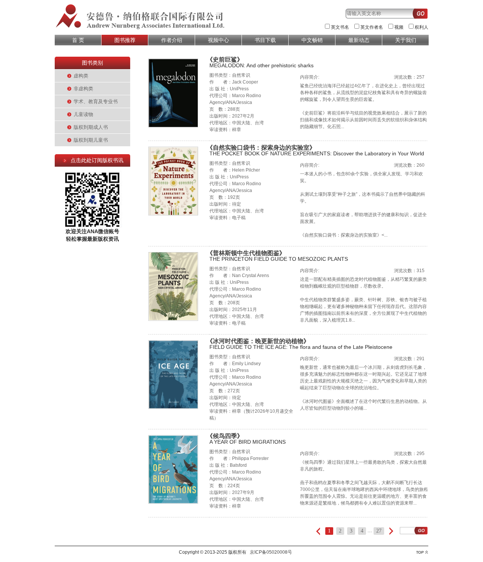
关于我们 (405, 40)
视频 (398, 27)
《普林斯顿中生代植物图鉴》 (246, 253)
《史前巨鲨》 (225, 59)
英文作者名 (371, 27)
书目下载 (265, 40)
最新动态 (358, 40)
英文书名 (340, 27)
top (422, 552)
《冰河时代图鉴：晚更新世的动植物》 (258, 341)
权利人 (421, 27)
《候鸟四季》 (225, 436)
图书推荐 (124, 40)
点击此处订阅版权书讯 (97, 160)
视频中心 (218, 40)
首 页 (78, 40)
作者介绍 (171, 40)
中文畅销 (312, 40)
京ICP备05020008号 (271, 552)
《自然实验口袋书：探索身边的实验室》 (261, 147)
